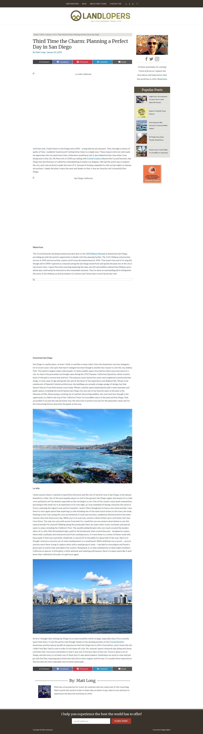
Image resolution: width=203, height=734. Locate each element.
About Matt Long (98, 4)
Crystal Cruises (94, 158)
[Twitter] (126, 4)
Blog (84, 4)
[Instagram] (133, 4)
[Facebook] (129, 4)
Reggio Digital (165, 730)
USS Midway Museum (95, 253)
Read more (162, 79)
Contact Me (115, 4)
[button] (137, 3)
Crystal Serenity (117, 642)
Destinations (72, 4)
